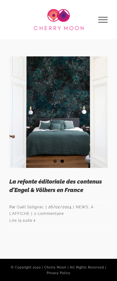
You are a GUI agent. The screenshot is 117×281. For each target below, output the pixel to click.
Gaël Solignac (30, 207)
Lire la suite (20, 220)
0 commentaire (49, 213)
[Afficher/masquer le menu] (103, 20)
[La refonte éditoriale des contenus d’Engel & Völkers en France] (58, 112)
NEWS (82, 207)
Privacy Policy (58, 273)
